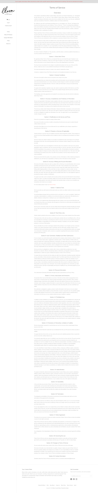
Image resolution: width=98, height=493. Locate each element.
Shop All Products (8, 34)
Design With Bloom (8, 37)
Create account (8, 25)
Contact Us (58, 485)
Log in (8, 22)
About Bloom (52, 485)
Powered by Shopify (64, 488)
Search (75, 485)
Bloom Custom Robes (57, 488)
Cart (9, 19)
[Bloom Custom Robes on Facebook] (71, 479)
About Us (8, 43)
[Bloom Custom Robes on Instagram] (76, 479)
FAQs (8, 40)
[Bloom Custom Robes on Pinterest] (74, 479)
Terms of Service (70, 485)
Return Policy (63, 485)
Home (8, 31)
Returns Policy (52, 184)
